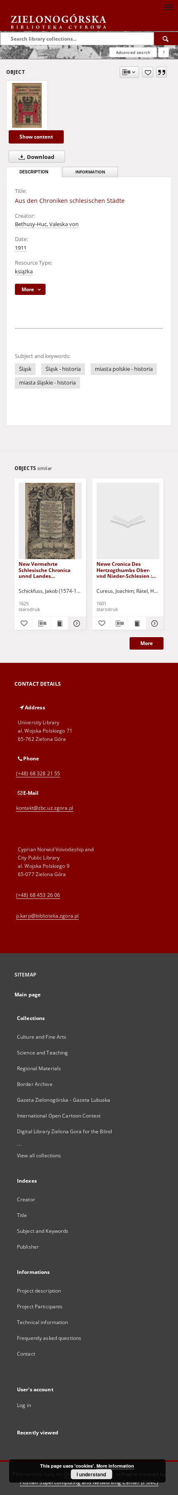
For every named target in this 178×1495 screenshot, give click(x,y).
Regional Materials (39, 1068)
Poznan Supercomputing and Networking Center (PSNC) (89, 1482)
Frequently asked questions (49, 1338)
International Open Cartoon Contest (59, 1115)
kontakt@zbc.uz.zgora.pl (44, 807)
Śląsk (25, 369)
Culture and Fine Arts (42, 1036)
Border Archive (35, 1084)
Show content (36, 136)
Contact (26, 1353)
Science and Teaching (42, 1052)
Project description (39, 1290)
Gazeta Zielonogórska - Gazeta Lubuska (63, 1099)
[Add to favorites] (147, 72)
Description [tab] (33, 172)
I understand (91, 1474)
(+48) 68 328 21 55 (38, 773)
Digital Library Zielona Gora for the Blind (64, 1131)
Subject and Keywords (42, 1230)
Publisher (28, 1246)
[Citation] (161, 72)
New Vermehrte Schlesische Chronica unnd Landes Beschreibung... (44, 569)
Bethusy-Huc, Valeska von (47, 224)
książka (24, 271)
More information (115, 1466)
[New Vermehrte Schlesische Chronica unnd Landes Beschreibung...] (50, 521)
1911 (20, 247)
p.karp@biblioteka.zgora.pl (47, 915)
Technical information (42, 1322)
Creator (26, 1199)
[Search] (166, 38)
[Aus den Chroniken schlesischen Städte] (27, 105)
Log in (24, 1405)
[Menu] (168, 6)
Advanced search (133, 52)
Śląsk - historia (63, 369)
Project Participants (40, 1306)
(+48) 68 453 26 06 (38, 894)
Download (40, 157)
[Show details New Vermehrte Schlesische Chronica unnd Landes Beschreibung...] (75, 623)
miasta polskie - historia (124, 369)
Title (22, 1215)
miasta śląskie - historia (47, 382)
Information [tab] (90, 172)
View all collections (39, 1155)
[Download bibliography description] (41, 623)
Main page (27, 994)
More (146, 643)
